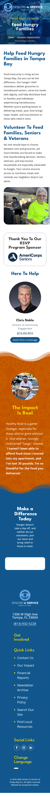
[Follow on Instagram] (24, 747)
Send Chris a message (25, 339)
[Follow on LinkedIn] (30, 747)
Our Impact (25, 665)
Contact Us (25, 658)
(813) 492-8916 (25, 333)
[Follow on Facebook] (17, 747)
